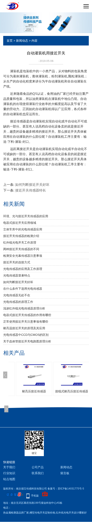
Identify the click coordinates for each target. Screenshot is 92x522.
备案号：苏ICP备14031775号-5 (65, 488)
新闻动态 (22, 40)
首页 (10, 40)
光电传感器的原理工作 (18, 302)
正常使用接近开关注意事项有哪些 (25, 321)
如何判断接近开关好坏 (32, 184)
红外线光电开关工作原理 (19, 242)
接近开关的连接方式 (16, 262)
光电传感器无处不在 (16, 295)
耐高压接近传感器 (34, 391)
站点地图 (9, 479)
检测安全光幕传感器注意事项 (22, 255)
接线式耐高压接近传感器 (71, 391)
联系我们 (38, 473)
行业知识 (9, 473)
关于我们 (9, 467)
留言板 (64, 473)
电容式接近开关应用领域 (19, 222)
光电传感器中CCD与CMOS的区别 (26, 334)
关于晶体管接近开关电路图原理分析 (27, 341)
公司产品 (38, 467)
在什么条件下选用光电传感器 (22, 288)
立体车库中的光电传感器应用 (22, 229)
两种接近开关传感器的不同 (21, 249)
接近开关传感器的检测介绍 (21, 236)
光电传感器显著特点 (16, 275)
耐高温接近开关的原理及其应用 (24, 328)
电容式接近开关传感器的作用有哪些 (27, 315)
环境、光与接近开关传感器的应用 (25, 216)
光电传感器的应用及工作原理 (22, 269)
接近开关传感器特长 (30, 190)
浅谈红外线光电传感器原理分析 (24, 308)
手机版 (35, 495)
